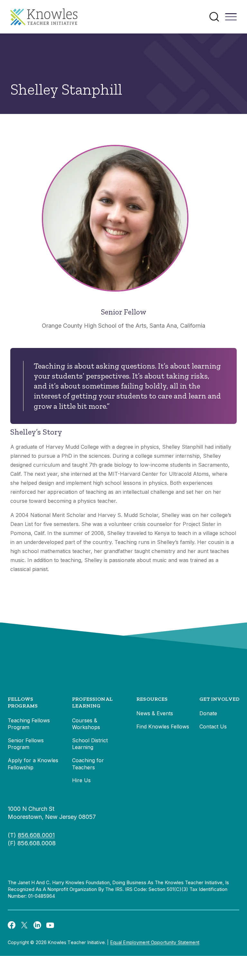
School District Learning (90, 744)
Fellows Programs (23, 702)
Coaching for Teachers (88, 764)
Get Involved (219, 699)
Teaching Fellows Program (29, 724)
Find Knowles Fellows (162, 726)
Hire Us (81, 780)
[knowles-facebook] (11, 925)
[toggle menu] (231, 19)
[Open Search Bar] (214, 17)
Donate (208, 713)
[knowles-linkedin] (37, 925)
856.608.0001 (36, 835)
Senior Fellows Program (26, 744)
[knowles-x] (24, 925)
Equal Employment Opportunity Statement (154, 942)
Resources (152, 699)
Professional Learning (92, 702)
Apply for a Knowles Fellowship (33, 764)
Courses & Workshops (86, 724)
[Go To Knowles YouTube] (50, 925)
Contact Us (213, 726)
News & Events (154, 713)
